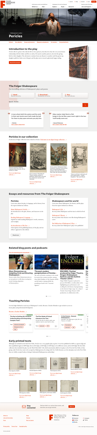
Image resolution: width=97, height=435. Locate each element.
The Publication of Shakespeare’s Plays (63, 223)
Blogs (27, 415)
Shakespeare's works (16, 33)
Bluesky (75, 422)
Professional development (19, 324)
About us (5, 415)
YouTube (76, 420)
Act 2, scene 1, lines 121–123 (60, 124)
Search (13, 101)
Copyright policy (23, 426)
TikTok (86, 420)
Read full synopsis (15, 62)
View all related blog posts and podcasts (19, 252)
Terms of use (14, 426)
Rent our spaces (30, 420)
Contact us (56, 419)
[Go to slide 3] (49, 296)
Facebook (76, 418)
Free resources (68, 324)
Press (4, 420)
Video (15, 329)
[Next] (86, 255)
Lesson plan (42, 325)
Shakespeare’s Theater (58, 215)
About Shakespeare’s (19, 209)
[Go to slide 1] (46, 296)
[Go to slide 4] (50, 296)
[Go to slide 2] (47, 296)
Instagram (87, 418)
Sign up (72, 406)
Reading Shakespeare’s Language (20, 217)
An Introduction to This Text (19, 225)
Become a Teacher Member (17, 311)
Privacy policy (6, 426)
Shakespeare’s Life (57, 209)
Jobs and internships (8, 418)
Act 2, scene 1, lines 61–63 (18, 124)
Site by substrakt (6, 431)
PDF (48, 325)
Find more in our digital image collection (52, 140)
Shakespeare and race (18, 327)
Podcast (28, 418)
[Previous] (84, 255)
